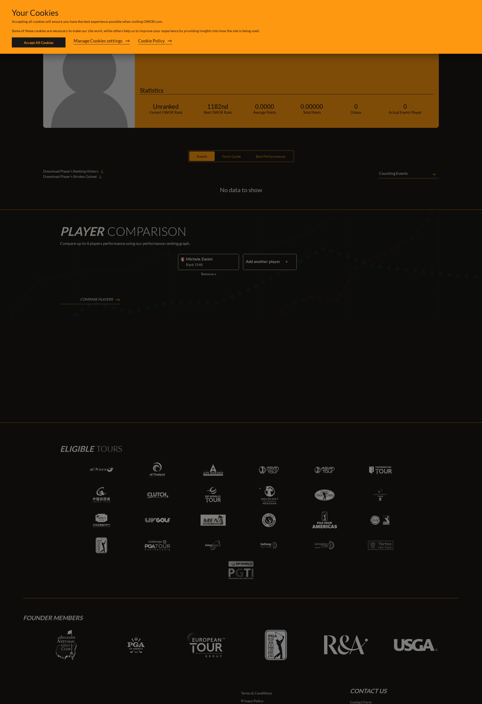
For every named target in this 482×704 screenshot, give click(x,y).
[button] (102, 42)
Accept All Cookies (38, 42)
